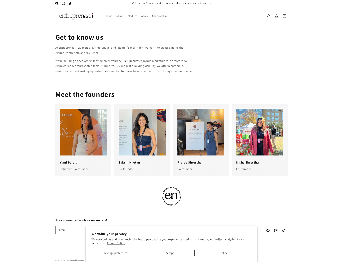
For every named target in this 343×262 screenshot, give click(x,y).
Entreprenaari (69, 260)
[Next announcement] (217, 3)
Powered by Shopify (85, 260)
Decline (223, 253)
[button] (269, 16)
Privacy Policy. (116, 243)
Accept (170, 253)
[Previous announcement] (126, 3)
